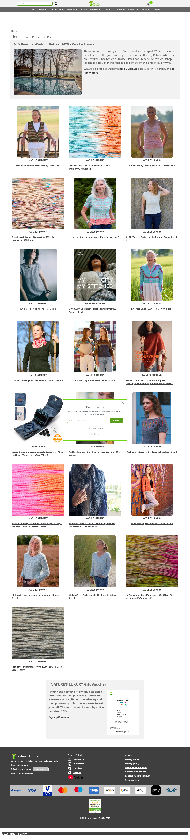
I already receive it (95, 428)
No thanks (95, 434)
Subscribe (116, 420)
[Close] (123, 403)
